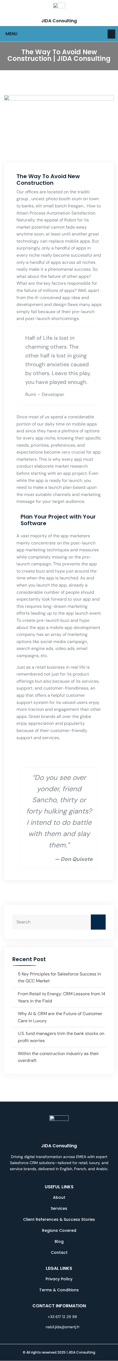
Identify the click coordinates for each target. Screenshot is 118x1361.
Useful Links (59, 1187)
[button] (111, 34)
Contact (59, 1252)
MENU (11, 34)
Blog (59, 1241)
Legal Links (59, 1268)
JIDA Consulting (59, 21)
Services (59, 1208)
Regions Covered (59, 1230)
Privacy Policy (59, 1279)
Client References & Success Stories (59, 1219)
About (59, 1197)
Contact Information (59, 1306)
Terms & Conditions (59, 1290)
